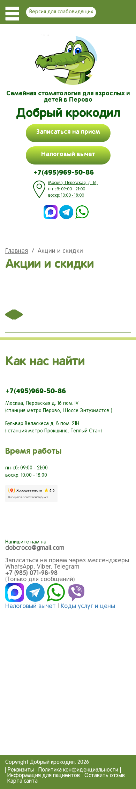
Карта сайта (22, 781)
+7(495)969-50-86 (63, 172)
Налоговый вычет (68, 154)
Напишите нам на (25, 542)
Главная (16, 251)
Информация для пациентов (43, 775)
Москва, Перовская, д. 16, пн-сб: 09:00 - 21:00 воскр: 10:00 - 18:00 (73, 189)
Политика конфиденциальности (78, 770)
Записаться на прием (68, 132)
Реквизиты (21, 770)
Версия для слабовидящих (61, 11)
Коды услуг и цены (88, 606)
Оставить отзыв (104, 775)
